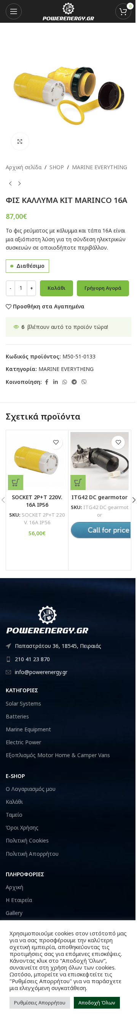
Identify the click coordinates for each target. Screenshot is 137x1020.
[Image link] (47, 618)
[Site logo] (68, 10)
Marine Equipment (28, 729)
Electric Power (23, 742)
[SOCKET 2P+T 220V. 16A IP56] (37, 461)
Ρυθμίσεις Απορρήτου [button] (39, 1002)
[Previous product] (10, 183)
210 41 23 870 (32, 659)
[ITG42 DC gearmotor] (99, 461)
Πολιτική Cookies (27, 840)
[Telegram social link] (74, 382)
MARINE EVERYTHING (99, 167)
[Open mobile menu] (13, 11)
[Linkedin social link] (55, 382)
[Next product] (19, 183)
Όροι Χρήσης (22, 827)
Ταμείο (14, 814)
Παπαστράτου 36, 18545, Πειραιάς (58, 645)
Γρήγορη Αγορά (102, 287)
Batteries (17, 716)
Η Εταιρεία (19, 900)
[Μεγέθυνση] (20, 141)
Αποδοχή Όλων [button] (96, 1002)
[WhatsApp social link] (64, 382)
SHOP (56, 167)
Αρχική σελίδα (23, 167)
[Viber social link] (84, 382)
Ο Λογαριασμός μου (31, 788)
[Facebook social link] (46, 382)
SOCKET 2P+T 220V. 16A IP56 (37, 500)
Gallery (14, 912)
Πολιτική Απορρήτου (32, 853)
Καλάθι (56, 287)
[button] (15, 482)
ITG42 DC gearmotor (99, 497)
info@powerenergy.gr (41, 672)
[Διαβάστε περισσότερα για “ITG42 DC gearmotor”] (78, 482)
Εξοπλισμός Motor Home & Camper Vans (58, 755)
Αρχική (14, 887)
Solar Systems (23, 703)
